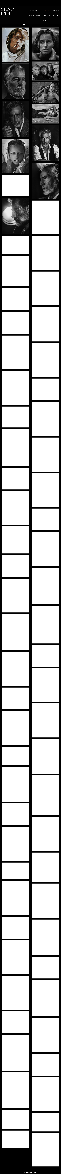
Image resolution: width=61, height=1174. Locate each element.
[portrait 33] (15, 352)
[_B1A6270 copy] (45, 795)
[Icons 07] (15, 870)
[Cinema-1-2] (45, 937)
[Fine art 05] (15, 323)
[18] (15, 784)
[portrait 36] (45, 685)
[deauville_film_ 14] (45, 1035)
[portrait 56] (45, 1094)
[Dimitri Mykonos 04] (45, 1122)
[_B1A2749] (15, 216)
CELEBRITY (53, 11)
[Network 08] (15, 728)
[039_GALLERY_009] (15, 388)
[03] (45, 71)
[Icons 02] (15, 417)
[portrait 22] (45, 92)
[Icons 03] (15, 814)
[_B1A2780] (45, 143)
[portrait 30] (15, 508)
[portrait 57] (15, 669)
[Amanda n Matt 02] (45, 389)
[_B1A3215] (45, 181)
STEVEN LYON (8, 11)
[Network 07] (45, 549)
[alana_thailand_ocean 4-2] (15, 898)
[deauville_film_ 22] (45, 656)
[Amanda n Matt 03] (15, 299)
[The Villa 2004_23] (15, 844)
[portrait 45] (45, 968)
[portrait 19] (15, 698)
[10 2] (45, 43)
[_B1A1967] (45, 253)
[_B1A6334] (45, 625)
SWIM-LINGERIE (31, 15)
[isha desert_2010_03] (15, 993)
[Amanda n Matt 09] (15, 479)
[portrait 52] (45, 1065)
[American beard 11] (15, 1139)
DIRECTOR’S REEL (56, 15)
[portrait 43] (45, 217)
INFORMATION (52, 20)
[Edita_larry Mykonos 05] (45, 360)
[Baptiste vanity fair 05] (45, 834)
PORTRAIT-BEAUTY (47, 11)
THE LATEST (37, 11)
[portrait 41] (45, 324)
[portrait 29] (45, 867)
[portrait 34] (45, 756)
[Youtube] (27, 24)
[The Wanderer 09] (15, 245)
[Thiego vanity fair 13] (45, 900)
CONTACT (57, 20)
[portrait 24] (45, 998)
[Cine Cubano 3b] (15, 756)
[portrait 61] (15, 44)
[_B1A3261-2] (45, 720)
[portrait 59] (45, 419)
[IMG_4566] (15, 1119)
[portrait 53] (15, 271)
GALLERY (57, 11)
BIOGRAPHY (44, 20)
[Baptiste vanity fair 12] (15, 957)
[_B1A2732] (15, 119)
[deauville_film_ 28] (45, 113)
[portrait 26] (45, 490)
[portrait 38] (15, 928)
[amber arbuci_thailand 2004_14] (45, 288)
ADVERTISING (37, 15)
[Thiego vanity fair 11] (15, 1090)
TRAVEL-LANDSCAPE (44, 15)
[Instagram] (30, 24)
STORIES (41, 11)
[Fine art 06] (45, 1150)
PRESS (48, 20)
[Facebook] (24, 24)
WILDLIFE (50, 15)
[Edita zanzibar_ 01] (15, 156)
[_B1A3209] (15, 81)
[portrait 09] (15, 566)
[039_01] (15, 632)
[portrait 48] (15, 596)
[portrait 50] (45, 586)
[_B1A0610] (15, 1053)
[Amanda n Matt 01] (15, 1022)
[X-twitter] (34, 24)
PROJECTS (32, 11)
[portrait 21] (45, 454)
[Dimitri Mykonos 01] (15, 447)
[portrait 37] (45, 519)
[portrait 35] (15, 540)
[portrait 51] (15, 185)
